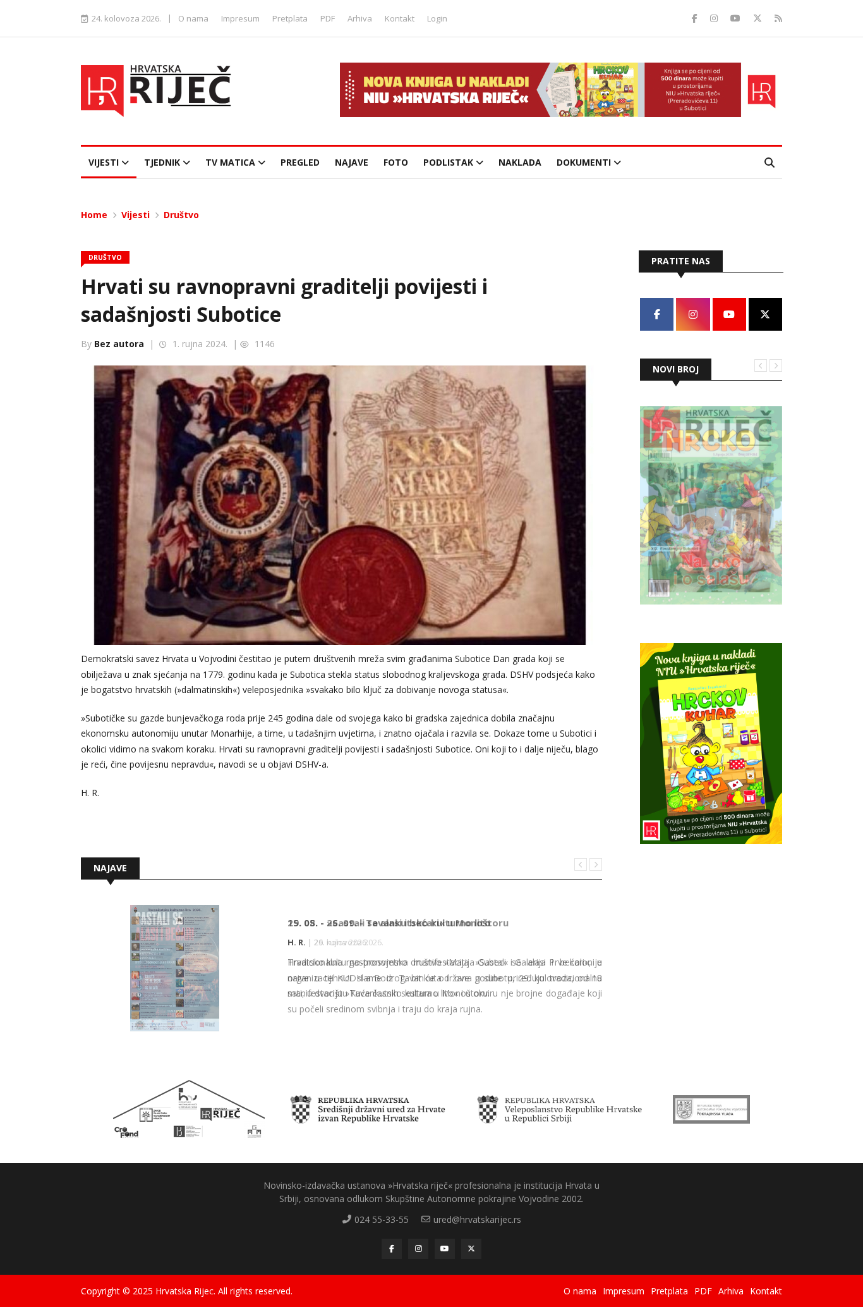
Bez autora (119, 344)
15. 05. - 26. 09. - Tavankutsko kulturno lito (389, 922)
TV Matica (231, 162)
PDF (327, 18)
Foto (395, 162)
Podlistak (449, 162)
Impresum (240, 18)
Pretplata (290, 18)
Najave (351, 162)
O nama (193, 18)
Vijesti (104, 162)
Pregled (300, 162)
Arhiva (359, 18)
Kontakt (399, 18)
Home (94, 215)
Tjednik (163, 162)
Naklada (519, 162)
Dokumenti (585, 162)
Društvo (181, 215)
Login (437, 18)
